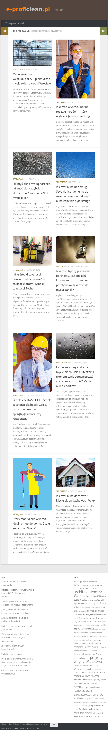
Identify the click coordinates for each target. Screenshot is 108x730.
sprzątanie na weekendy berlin (89, 672)
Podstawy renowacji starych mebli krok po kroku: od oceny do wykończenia (16, 637)
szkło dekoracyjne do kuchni (83, 702)
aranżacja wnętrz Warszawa (85, 582)
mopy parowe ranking (83, 640)
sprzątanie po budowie (83, 680)
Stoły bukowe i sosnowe (11, 654)
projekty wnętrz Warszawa (88, 659)
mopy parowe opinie (99, 636)
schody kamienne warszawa (83, 666)
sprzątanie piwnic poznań (86, 676)
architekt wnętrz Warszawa (88, 593)
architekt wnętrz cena (85, 588)
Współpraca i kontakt (15, 23)
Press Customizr (33, 728)
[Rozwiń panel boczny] (4, 31)
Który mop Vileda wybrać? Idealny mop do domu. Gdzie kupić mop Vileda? (31, 523)
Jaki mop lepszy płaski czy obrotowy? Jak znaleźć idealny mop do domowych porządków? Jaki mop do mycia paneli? (74, 280)
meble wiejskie (90, 633)
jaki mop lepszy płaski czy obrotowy (91, 615)
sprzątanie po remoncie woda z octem (90, 683)
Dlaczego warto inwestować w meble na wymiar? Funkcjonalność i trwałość (17, 593)
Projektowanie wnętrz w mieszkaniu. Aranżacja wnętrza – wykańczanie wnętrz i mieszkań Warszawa (17, 662)
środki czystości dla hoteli (90, 716)
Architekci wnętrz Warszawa (88, 585)
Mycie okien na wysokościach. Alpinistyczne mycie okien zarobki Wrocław (32, 78)
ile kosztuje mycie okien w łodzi (93, 607)
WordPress (13, 728)
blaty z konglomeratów (91, 600)
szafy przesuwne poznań (94, 698)
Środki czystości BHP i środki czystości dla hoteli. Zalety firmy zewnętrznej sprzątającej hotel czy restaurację (32, 409)
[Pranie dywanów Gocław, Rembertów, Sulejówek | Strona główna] (28, 9)
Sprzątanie (18, 69)
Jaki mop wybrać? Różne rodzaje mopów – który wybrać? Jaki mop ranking (73, 111)
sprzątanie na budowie (92, 669)
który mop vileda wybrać (91, 625)
